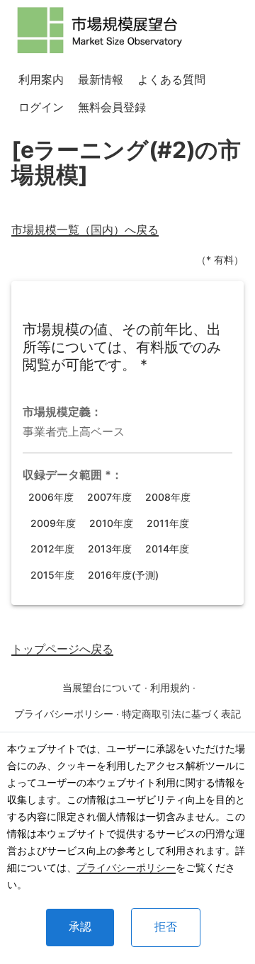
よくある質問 (171, 79)
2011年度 (168, 523)
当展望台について (102, 687)
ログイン (41, 107)
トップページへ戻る (62, 649)
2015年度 (52, 575)
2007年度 (109, 497)
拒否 (165, 927)
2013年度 (110, 549)
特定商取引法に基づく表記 (181, 714)
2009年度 (53, 523)
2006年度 (51, 497)
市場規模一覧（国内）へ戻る (85, 229)
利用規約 (170, 687)
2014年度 (167, 549)
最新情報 (100, 79)
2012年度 (52, 549)
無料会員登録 (112, 107)
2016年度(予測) (123, 575)
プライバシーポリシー (126, 867)
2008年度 (168, 497)
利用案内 (41, 79)
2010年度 (111, 523)
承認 (80, 927)
